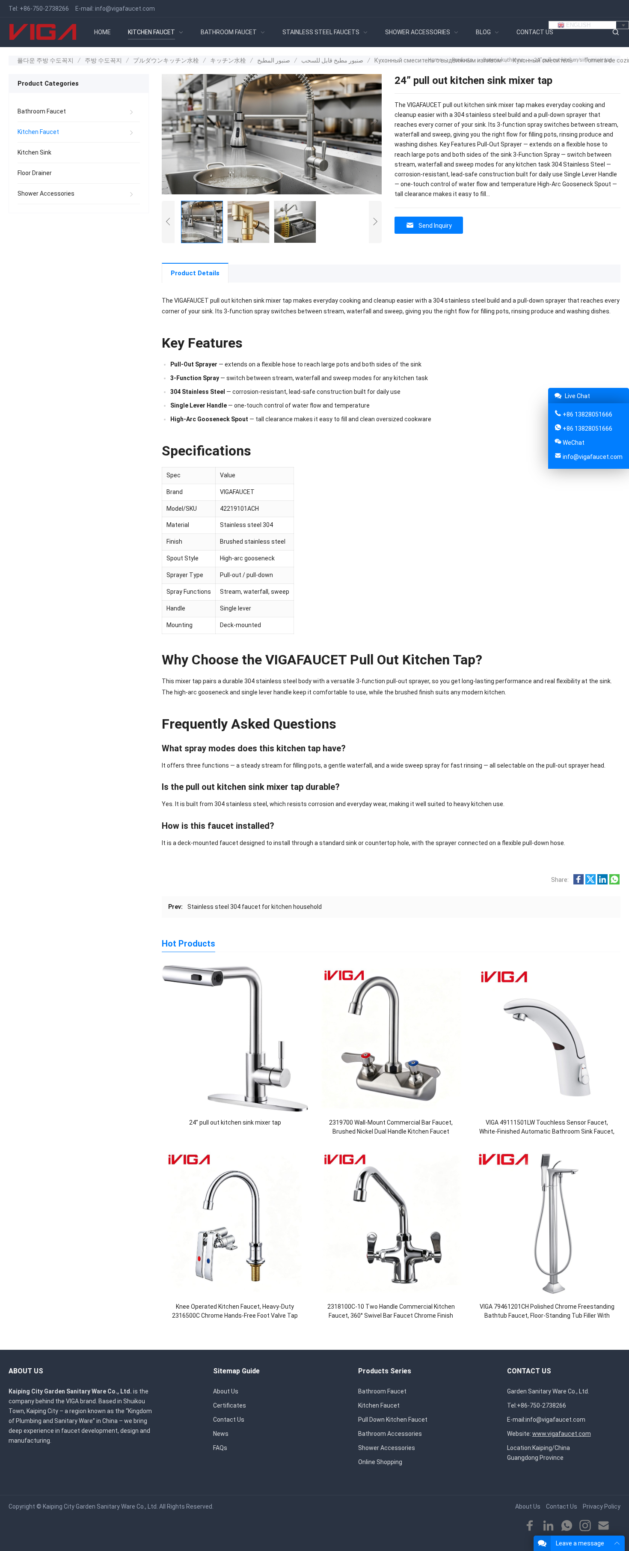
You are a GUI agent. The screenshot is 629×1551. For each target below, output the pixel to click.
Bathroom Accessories (390, 1433)
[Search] (615, 32)
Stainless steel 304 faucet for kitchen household (254, 906)
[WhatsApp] (566, 1526)
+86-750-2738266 (44, 8)
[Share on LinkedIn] (602, 882)
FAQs (220, 1447)
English (577, 25)
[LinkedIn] (548, 1526)
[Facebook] (530, 1526)
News (220, 1433)
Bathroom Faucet (42, 111)
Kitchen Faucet (38, 131)
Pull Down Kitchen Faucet (392, 1419)
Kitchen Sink (34, 152)
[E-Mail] (603, 1526)
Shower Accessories (46, 193)
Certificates (229, 1405)
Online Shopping (380, 1462)
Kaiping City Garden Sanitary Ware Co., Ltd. (100, 1506)
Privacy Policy (601, 1506)
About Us (225, 1391)
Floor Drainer (35, 173)
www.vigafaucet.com (561, 1433)
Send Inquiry (435, 225)
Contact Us (228, 1419)
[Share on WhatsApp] (614, 882)
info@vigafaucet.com (125, 8)
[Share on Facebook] (578, 882)
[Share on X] (590, 882)
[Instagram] (585, 1526)
